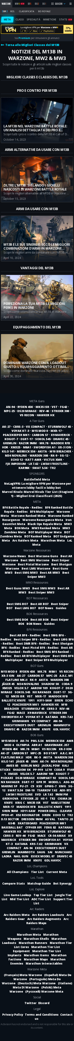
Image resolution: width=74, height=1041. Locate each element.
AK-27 (6, 427)
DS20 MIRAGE (26, 411)
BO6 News (34, 624)
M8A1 (27, 447)
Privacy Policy (12, 1014)
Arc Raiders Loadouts (48, 915)
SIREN (59, 700)
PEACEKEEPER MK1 (16, 435)
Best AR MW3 (50, 573)
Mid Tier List (19, 899)
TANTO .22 (65, 819)
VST (54, 407)
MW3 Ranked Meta (46, 528)
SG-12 (64, 455)
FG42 (63, 407)
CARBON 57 (40, 435)
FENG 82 (50, 827)
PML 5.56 (37, 741)
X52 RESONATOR (28, 815)
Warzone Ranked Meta (28, 516)
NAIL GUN (21, 856)
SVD (38, 794)
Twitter (30, 1003)
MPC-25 (9, 411)
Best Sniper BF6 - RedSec (32, 639)
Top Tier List (43, 895)
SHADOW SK (50, 684)
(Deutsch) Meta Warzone (37, 983)
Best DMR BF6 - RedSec (33, 643)
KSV (39, 786)
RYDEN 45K (25, 407)
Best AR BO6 (39, 620)
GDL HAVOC (61, 729)
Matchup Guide (39, 883)
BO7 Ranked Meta (37, 536)
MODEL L (55, 782)
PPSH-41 (7, 815)
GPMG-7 (51, 786)
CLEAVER (66, 811)
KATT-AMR (33, 460)
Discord (44, 1003)
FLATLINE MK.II (16, 680)
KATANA (52, 717)
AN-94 (10, 407)
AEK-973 (65, 790)
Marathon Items (36, 955)
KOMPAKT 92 (47, 778)
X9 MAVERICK (60, 435)
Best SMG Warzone (35, 560)
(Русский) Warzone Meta (44, 991)
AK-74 (24, 741)
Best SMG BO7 (17, 604)
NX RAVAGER (42, 692)
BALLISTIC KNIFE (14, 700)
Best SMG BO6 (17, 620)
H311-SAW (45, 700)
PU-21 (24, 786)
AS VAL (50, 819)
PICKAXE (7, 778)
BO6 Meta (22, 528)
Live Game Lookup (17, 895)
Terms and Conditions (42, 1014)
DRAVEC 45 (60, 439)
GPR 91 (41, 782)
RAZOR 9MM (28, 443)
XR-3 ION (64, 447)
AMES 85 (12, 765)
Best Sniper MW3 (41, 592)
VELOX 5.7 (21, 688)
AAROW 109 (39, 688)
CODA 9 (67, 684)
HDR (5, 447)
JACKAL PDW (51, 765)
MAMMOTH (61, 725)
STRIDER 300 (60, 411)
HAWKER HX (45, 415)
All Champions (18, 872)
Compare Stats (13, 883)
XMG (63, 786)
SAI (50, 852)
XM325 (15, 447)
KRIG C (20, 803)
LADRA (7, 856)
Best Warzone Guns (43, 556)
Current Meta (56, 872)
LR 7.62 (33, 464)
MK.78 (43, 443)
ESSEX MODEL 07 (43, 856)
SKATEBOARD (28, 823)
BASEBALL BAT (12, 827)
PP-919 (38, 770)
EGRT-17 (26, 439)
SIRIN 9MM (10, 811)
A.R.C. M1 (66, 676)
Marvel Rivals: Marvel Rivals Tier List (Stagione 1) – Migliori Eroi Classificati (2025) (37, 494)
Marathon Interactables (44, 963)
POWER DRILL (48, 811)
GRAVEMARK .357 (56, 745)
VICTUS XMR (53, 460)
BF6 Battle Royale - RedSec (22, 507)
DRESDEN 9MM (32, 819)
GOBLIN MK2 (30, 765)
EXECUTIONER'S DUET (20, 725)
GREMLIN (9, 443)
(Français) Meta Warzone (23, 975)
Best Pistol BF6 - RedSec (41, 648)
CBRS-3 (18, 427)
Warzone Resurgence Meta (42, 520)
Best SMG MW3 (26, 573)
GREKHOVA (10, 798)
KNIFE (46, 729)
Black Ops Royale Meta (45, 524)
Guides (61, 608)
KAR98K (24, 468)
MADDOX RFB (60, 443)
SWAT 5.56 (39, 468)
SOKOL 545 (43, 439)
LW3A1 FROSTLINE (54, 464)
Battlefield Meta (37, 479)
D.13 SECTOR (10, 819)
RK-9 (54, 455)
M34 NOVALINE (16, 455)
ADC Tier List (41, 899)
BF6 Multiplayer (42, 511)
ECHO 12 (17, 460)
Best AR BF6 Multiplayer (32, 656)
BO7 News (45, 608)
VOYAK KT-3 (20, 431)
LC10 (49, 770)
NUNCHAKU (63, 852)
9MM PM (61, 794)
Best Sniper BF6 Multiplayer (46, 660)
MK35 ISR (42, 407)
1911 (31, 700)
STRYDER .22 (30, 798)
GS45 (12, 823)
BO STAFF (51, 753)
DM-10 (30, 790)
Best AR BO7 (39, 604)
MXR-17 (56, 431)
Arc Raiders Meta (25, 540)
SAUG (41, 852)
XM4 (34, 761)
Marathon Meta (53, 540)
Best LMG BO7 (25, 608)
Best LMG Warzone (36, 568)
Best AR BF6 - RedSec (25, 635)
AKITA (42, 451)
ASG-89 (69, 782)
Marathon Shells (36, 939)
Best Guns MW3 (18, 588)
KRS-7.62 (66, 717)
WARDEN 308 (39, 455)
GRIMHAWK (21, 721)
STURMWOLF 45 (59, 427)
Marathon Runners (33, 943)
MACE (21, 713)
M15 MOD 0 (40, 431)
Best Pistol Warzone (33, 564)
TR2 (52, 468)
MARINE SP (9, 786)
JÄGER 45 (8, 684)
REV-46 (44, 411)
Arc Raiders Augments (44, 919)
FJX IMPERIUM (16, 464)
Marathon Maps (36, 959)
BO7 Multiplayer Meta (45, 532)
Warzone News (14, 556)
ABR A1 (37, 745)
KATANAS (65, 827)
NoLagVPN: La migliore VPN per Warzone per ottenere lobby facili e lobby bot (37, 486)
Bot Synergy (62, 883)
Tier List (37, 872)
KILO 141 (8, 451)
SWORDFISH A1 (44, 447)
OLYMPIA (23, 745)
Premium (24, 38)
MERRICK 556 (26, 451)
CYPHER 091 (34, 827)
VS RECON (27, 415)
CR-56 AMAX (57, 836)
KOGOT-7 (11, 439)
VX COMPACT (35, 427)
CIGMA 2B (65, 798)
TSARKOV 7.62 (47, 790)
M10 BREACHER (60, 451)
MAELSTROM (60, 803)
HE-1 (44, 798)
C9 (33, 786)
